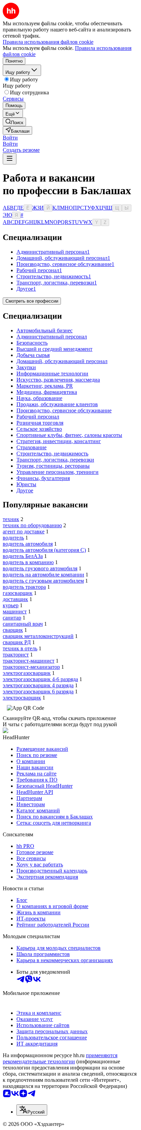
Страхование (31, 447)
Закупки (26, 367)
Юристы (26, 484)
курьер (10, 605)
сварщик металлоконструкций (38, 636)
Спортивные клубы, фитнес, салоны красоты (69, 435)
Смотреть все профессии (31, 301)
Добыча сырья (33, 355)
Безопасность (32, 343)
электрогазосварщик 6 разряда (38, 691)
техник (11, 519)
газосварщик (18, 593)
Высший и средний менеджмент (54, 349)
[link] (14, 122)
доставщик (15, 599)
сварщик (13, 630)
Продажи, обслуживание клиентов (57, 404)
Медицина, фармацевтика (46, 392)
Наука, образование (39, 398)
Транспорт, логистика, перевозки (55, 460)
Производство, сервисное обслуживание (64, 410)
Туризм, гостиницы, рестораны (53, 466)
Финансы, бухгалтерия (43, 478)
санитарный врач (23, 624)
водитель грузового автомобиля (40, 568)
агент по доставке (23, 531)
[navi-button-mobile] (9, 158)
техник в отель (20, 648)
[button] (10, 138)
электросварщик (22, 698)
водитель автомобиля (28, 544)
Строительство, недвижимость (52, 453)
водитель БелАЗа (23, 556)
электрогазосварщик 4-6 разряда (40, 679)
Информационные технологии (52, 373)
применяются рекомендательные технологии (60, 1058)
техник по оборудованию (32, 525)
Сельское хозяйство (39, 429)
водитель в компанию (28, 562)
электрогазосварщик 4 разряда (38, 685)
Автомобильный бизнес (44, 330)
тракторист (16, 654)
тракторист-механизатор (31, 667)
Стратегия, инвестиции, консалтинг (58, 441)
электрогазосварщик (27, 673)
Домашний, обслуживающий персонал (61, 361)
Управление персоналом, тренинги (57, 472)
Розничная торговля (39, 423)
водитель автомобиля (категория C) (44, 550)
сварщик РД (17, 642)
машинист (15, 611)
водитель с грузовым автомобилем (43, 581)
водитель (13, 538)
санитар (12, 618)
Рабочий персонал (37, 417)
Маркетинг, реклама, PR (44, 386)
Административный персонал (51, 337)
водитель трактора (24, 587)
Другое (24, 490)
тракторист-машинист (28, 661)
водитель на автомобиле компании (43, 574)
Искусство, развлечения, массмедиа (58, 380)
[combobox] (31, 1110)
